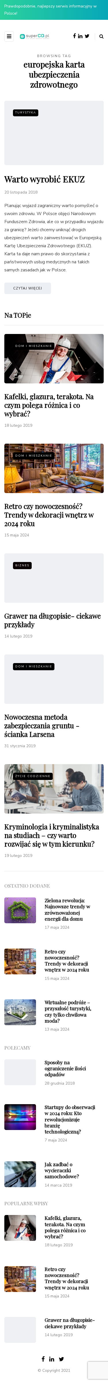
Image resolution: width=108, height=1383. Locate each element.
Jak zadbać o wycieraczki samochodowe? (62, 1170)
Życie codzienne (32, 776)
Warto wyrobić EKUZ (44, 179)
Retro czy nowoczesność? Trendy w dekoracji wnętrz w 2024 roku (48, 514)
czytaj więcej (27, 288)
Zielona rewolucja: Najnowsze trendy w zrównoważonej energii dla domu (67, 909)
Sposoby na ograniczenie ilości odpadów (65, 1068)
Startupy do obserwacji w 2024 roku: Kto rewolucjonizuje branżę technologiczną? (70, 1119)
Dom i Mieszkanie (33, 346)
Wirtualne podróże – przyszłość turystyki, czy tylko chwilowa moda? (68, 1011)
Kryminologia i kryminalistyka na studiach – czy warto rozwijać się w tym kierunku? (51, 835)
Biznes (22, 565)
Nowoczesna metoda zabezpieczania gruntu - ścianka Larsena (41, 725)
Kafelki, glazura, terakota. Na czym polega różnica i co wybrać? (49, 405)
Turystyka (25, 113)
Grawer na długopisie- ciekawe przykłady (52, 620)
